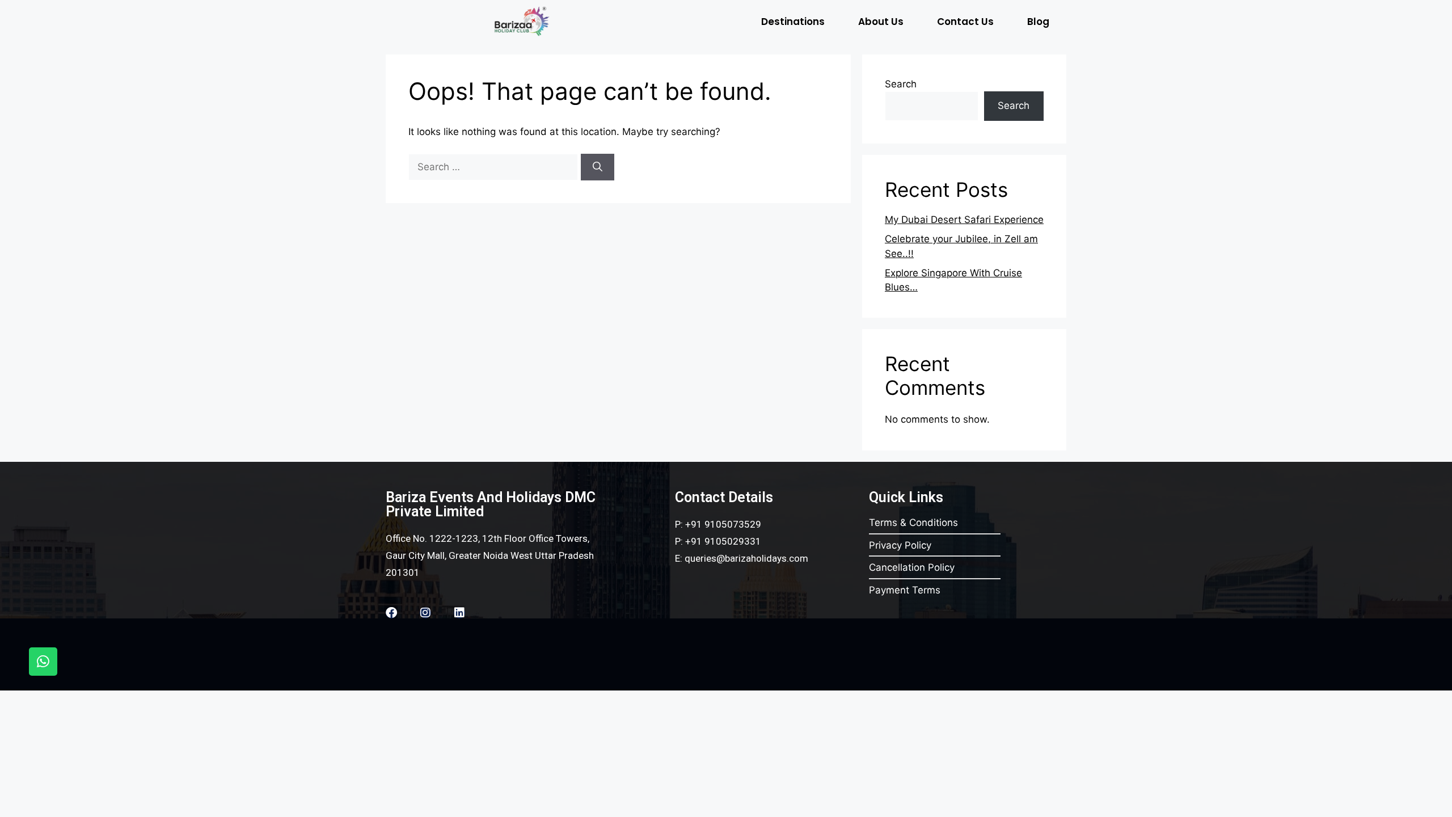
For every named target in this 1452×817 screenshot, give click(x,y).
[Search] (597, 167)
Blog (1038, 21)
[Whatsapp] (43, 661)
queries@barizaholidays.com (746, 558)
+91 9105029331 (723, 541)
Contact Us (965, 21)
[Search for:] (494, 166)
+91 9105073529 (723, 524)
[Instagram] (425, 612)
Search (901, 84)
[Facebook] (391, 612)
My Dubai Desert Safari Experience (964, 219)
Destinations (793, 21)
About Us (881, 21)
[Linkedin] (459, 612)
